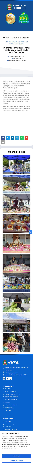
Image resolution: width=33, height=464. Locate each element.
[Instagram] (10, 378)
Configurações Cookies (16, 460)
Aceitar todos (16, 456)
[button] (3, 138)
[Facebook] (4, 378)
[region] (16, 447)
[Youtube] (7, 378)
